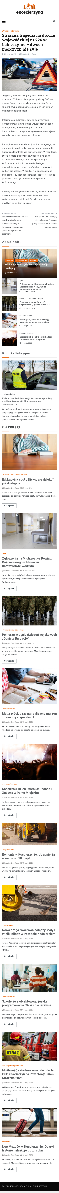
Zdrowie (33, 260)
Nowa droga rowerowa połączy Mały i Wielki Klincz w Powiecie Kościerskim (28, 932)
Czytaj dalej (9, 506)
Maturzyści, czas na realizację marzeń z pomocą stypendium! (34, 320)
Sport (21, 281)
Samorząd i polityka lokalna (12, 1066)
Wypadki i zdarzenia (10, 31)
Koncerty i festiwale (26, 333)
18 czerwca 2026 (28, 291)
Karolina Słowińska (28, 54)
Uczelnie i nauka (25, 316)
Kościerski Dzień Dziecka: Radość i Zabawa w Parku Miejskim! (36, 338)
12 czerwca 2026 (28, 308)
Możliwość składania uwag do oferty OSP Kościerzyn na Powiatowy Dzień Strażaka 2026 (28, 1074)
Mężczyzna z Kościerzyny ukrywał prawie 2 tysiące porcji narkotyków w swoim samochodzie (44, 221)
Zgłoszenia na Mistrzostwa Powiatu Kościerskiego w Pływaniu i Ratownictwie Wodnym (36, 287)
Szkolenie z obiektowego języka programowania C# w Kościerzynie (26, 1003)
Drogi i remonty (8, 850)
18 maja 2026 (27, 326)
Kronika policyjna (8, 394)
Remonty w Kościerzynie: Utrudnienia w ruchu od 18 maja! (28, 856)
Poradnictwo (21, 260)
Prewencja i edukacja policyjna (31, 298)
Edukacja (9, 260)
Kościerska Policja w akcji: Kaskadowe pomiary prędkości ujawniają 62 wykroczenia (27, 399)
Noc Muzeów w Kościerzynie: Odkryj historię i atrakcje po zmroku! (28, 1148)
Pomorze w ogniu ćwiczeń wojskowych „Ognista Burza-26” (34, 303)
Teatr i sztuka (7, 1142)
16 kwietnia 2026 (10, 405)
